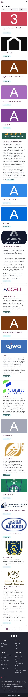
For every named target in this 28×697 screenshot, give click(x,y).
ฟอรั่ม (2, 646)
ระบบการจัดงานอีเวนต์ (19, 663)
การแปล (16, 648)
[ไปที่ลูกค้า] (14, 19)
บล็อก (16, 666)
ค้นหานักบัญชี (4, 664)
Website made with (12, 695)
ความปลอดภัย (18, 672)
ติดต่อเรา (17, 659)
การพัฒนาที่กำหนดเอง (5, 660)
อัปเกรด (2, 658)
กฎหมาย (16, 670)
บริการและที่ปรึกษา (6, 32)
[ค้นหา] (11, 9)
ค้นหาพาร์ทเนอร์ (4, 666)
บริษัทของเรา (17, 655)
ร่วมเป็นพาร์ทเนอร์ (4, 668)
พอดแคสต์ (17, 665)
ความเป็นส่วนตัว (23, 670)
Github (16, 645)
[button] (26, 2)
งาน (16, 661)
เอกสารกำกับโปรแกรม (5, 644)
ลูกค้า (16, 668)
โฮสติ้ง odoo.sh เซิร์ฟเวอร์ (6, 655)
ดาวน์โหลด (17, 643)
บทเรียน (2, 643)
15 (18, 629)
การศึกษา (3, 662)
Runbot (16, 647)
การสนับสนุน (3, 657)
